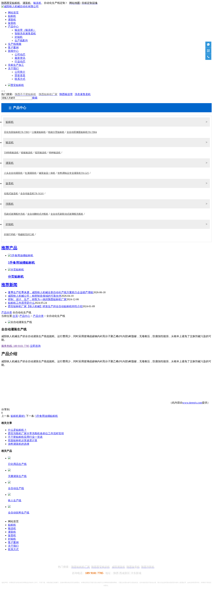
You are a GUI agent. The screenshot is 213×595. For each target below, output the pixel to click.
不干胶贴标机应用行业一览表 (25, 436)
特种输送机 (55, 152)
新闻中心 (13, 51)
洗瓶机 (10, 203)
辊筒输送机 (41, 152)
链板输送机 (27, 152)
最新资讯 (20, 58)
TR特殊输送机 (11, 152)
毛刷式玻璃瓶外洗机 (14, 214)
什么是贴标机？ (17, 429)
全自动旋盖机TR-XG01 (32, 193)
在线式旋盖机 (11, 193)
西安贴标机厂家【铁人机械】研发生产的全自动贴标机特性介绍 (45, 306)
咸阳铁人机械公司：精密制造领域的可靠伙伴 (34, 295)
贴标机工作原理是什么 (21, 302)
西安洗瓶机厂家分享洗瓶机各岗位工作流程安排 (36, 433)
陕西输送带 (66, 94)
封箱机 (19, 37)
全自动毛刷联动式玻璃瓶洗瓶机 (67, 214)
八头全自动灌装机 (13, 173)
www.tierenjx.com (192, 402)
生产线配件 (21, 40)
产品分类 (6, 312)
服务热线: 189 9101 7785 (15, 345)
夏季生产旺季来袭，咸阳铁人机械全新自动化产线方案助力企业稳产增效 (50, 292)
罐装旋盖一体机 (47, 173)
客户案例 (13, 47)
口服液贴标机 (39, 132)
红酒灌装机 (31, 173)
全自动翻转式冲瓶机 (37, 214)
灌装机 (12, 19)
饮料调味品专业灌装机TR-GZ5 (73, 173)
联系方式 (20, 79)
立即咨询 (35, 345)
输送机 (37, 2)
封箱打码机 (10, 234)
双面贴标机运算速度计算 (22, 440)
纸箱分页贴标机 (56, 132)
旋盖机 (12, 23)
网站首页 (13, 12)
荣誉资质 (20, 75)
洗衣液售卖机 (83, 94)
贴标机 (12, 16)
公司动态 (20, 54)
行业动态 (20, 61)
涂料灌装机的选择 (18, 443)
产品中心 (13, 26)
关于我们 (13, 68)
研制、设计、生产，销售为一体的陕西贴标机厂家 (37, 299)
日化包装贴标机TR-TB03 (16, 132)
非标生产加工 (16, 65)
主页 (15, 316)
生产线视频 (14, 44)
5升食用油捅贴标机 (46, 416)
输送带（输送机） (25, 30)
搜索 (34, 97)
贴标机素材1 (18, 416)
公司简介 (20, 72)
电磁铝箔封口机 (26, 234)
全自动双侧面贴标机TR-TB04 (82, 132)
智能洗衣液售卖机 (25, 33)
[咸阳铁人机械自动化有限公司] (20, 6)
